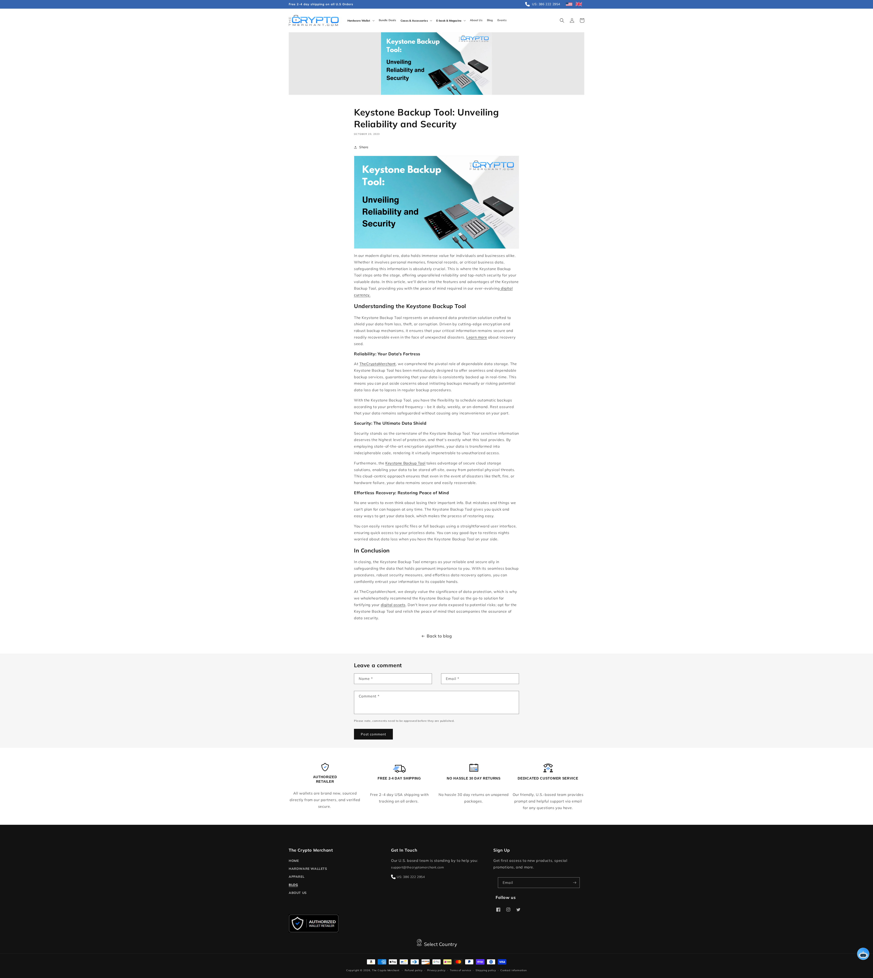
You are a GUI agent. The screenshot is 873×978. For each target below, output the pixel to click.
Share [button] (364, 147)
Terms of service (460, 970)
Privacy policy (436, 970)
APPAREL (296, 877)
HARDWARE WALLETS (308, 869)
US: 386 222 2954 (411, 877)
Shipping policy (486, 970)
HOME (294, 861)
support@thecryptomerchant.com (417, 867)
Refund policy (414, 970)
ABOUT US (298, 893)
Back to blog (439, 636)
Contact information (513, 970)
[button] (360, 20)
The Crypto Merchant (385, 970)
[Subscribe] (574, 882)
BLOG (293, 885)
